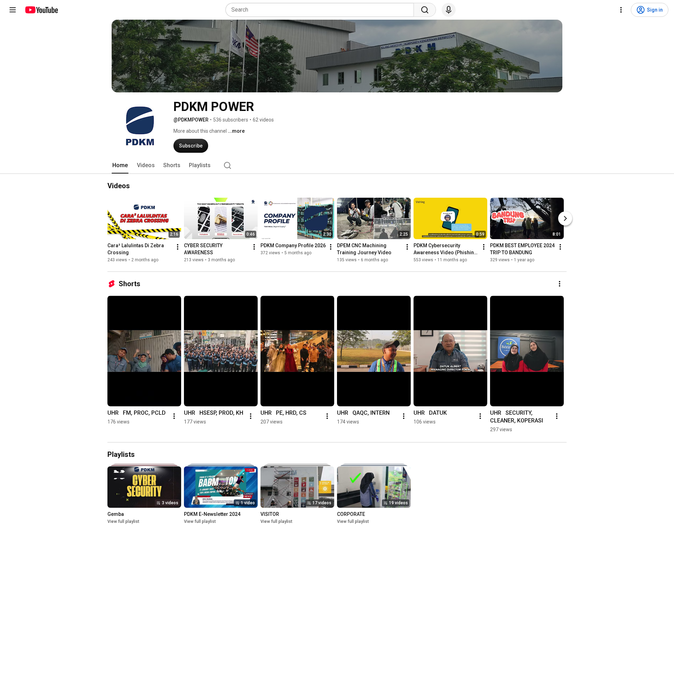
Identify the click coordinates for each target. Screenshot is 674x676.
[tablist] (337, 165)
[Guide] (12, 10)
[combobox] (321, 10)
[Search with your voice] (449, 10)
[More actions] (178, 247)
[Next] (565, 218)
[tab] (120, 165)
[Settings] (621, 10)
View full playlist (123, 521)
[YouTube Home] (41, 10)
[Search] (425, 10)
